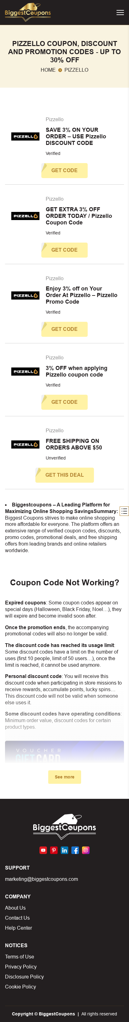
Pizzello (55, 119)
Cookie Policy (20, 986)
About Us (15, 908)
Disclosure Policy (24, 976)
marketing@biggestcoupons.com (41, 879)
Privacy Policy (21, 966)
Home (48, 70)
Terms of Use (19, 956)
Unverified (56, 457)
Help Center (18, 928)
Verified (53, 153)
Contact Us (17, 918)
